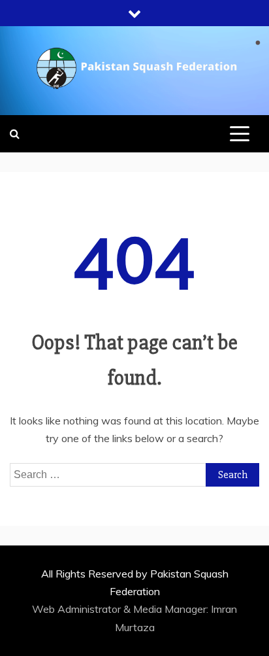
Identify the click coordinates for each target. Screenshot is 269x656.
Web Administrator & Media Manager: (121, 608)
